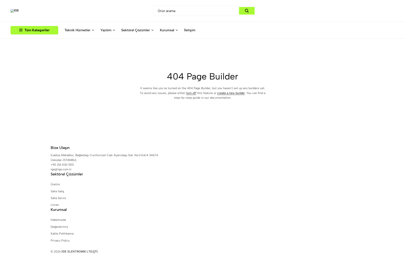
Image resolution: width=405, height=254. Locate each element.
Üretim (55, 184)
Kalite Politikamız (62, 233)
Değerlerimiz (59, 227)
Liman (55, 205)
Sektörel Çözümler (135, 30)
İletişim (189, 30)
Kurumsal (167, 30)
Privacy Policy (60, 240)
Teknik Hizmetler (77, 30)
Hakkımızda (58, 220)
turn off (191, 93)
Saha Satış (57, 191)
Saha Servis (58, 198)
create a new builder (231, 93)
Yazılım (105, 30)
